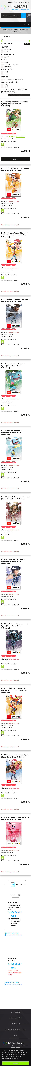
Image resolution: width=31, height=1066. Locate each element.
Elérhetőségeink (12, 2)
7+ (4, 74)
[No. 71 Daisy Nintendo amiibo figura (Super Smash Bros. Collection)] (13, 184)
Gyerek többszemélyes (10, 64)
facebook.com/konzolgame (14, 935)
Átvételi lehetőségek (15, 1018)
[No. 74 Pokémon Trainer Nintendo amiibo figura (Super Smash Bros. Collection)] (13, 251)
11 (25, 880)
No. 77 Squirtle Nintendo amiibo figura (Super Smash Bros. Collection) (13, 432)
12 (4, 884)
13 (9, 884)
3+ (4, 72)
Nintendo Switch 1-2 (13, 29)
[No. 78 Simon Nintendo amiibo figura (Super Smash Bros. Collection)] (13, 513)
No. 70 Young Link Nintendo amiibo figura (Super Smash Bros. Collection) (14, 104)
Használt (6, 49)
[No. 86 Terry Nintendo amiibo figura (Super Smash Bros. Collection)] (13, 771)
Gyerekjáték (7, 66)
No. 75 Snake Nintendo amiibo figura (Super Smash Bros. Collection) (15, 300)
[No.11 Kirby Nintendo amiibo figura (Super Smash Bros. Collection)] (13, 833)
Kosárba (15, 159)
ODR (15, 1035)
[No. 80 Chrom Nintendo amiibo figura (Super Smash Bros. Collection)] (13, 577)
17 (25, 884)
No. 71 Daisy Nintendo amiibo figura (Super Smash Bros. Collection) (15, 169)
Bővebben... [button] (15, 1058)
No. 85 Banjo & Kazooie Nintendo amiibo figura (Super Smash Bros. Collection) (14, 690)
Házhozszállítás (15, 1024)
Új (4, 52)
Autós (5, 62)
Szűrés (27, 44)
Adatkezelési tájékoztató (12, 1029)
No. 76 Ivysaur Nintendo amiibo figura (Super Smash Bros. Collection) (13, 366)
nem (5, 57)
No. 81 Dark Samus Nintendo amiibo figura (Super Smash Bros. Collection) (15, 626)
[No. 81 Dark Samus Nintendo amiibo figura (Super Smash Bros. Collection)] (13, 642)
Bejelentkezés (25, 2)
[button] (25, 24)
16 (21, 884)
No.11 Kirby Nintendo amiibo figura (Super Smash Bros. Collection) (15, 818)
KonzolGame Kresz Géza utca (12, 79)
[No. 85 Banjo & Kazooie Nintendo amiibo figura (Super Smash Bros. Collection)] (13, 706)
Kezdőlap (5, 29)
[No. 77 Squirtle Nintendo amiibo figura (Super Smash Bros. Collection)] (13, 448)
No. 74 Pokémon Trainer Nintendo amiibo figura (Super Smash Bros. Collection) (14, 235)
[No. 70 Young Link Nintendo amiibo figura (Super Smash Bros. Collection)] (13, 120)
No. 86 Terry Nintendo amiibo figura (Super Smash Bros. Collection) (15, 756)
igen (5, 85)
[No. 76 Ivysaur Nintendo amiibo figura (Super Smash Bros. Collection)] (13, 382)
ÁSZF (25, 1029)
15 (17, 884)
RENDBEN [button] (15, 1063)
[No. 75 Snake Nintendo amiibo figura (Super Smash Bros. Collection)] (13, 315)
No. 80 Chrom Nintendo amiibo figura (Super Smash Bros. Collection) (13, 561)
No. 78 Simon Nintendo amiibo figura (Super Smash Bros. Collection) (15, 498)
